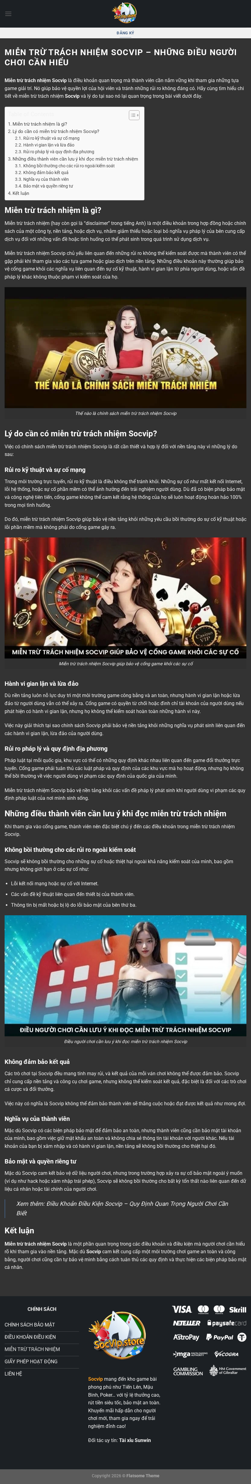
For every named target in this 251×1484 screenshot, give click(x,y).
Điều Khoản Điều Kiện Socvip (84, 1203)
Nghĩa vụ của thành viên (46, 179)
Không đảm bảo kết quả (46, 172)
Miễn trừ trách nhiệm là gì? (40, 124)
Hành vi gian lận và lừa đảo (48, 144)
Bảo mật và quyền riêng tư (48, 186)
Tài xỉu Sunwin (135, 1440)
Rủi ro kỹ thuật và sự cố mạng (51, 138)
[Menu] (8, 13)
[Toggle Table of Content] (131, 115)
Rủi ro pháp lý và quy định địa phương (58, 151)
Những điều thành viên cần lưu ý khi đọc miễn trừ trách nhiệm (75, 159)
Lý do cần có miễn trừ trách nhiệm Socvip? (56, 131)
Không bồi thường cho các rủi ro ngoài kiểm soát (69, 165)
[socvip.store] (125, 14)
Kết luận (21, 193)
